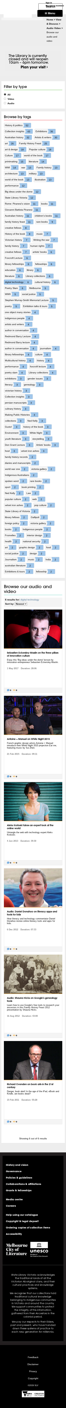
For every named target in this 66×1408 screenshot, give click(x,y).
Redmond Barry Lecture (20, 336)
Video (10, 99)
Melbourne (37, 288)
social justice (31, 294)
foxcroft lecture (40, 366)
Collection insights (17, 131)
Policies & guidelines (19, 1178)
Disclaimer (33, 1364)
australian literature (18, 565)
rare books (44, 221)
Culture (12, 155)
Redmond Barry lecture (20, 342)
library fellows (15, 517)
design (36, 553)
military (35, 173)
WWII (10, 294)
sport (10, 487)
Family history (47, 167)
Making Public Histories (20, 414)
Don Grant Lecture (17, 445)
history (43, 360)
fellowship (44, 571)
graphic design (29, 547)
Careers (11, 1206)
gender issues (38, 378)
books (47, 203)
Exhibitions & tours (17, 571)
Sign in (49, 2)
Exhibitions (44, 131)
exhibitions (13, 378)
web (37, 499)
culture (41, 354)
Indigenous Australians (19, 475)
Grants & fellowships (19, 1190)
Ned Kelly (35, 420)
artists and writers (17, 324)
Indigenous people (35, 529)
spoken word (14, 481)
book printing (31, 487)
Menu (51, 13)
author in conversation (19, 330)
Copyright (33, 1378)
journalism (48, 348)
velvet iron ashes (32, 451)
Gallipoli (38, 517)
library (33, 270)
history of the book (35, 426)
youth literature (15, 439)
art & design (14, 149)
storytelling (40, 439)
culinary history (15, 408)
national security (34, 541)
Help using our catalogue (22, 1215)
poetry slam (14, 372)
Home (50, 19)
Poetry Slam (14, 288)
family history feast (18, 221)
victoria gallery (41, 469)
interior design (37, 535)
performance (15, 185)
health (11, 541)
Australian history (17, 137)
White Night (38, 432)
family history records (19, 457)
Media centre (14, 1199)
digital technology (17, 282)
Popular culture (40, 149)
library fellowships (17, 264)
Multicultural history (18, 360)
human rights (40, 246)
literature (36, 161)
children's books (46, 215)
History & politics (16, 125)
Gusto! (11, 426)
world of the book (36, 155)
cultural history (45, 282)
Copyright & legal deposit (22, 1221)
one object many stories (20, 312)
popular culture (15, 499)
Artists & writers (46, 137)
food (10, 451)
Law (31, 493)
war (26, 167)
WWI (10, 167)
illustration (43, 179)
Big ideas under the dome (21, 191)
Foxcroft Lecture (16, 258)
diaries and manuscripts (20, 463)
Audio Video (54, 28)
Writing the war (44, 240)
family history (14, 246)
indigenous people (17, 318)
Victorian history (16, 240)
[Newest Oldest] (21, 604)
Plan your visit (33, 67)
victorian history (16, 390)
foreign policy (14, 523)
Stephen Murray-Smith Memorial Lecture (29, 300)
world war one (15, 469)
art (9, 143)
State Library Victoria (19, 197)
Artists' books (46, 445)
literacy (11, 384)
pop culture (43, 505)
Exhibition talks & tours (37, 306)
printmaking (14, 161)
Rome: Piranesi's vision (20, 203)
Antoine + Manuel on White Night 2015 (28, 739)
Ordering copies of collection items (28, 1227)
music (42, 233)
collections (13, 420)
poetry (11, 306)
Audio (10, 103)
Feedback (33, 1357)
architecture (14, 173)
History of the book (17, 233)
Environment (14, 432)
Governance (13, 1171)
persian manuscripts (18, 402)
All (8, 94)
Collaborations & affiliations (23, 1184)
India (51, 559)
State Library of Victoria (20, 511)
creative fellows (16, 227)
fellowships (43, 264)
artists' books (42, 252)
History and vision (17, 1165)
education (13, 270)
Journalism (13, 559)
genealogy (32, 384)
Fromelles (13, 535)
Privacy (33, 1371)
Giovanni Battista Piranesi (21, 209)
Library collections (38, 276)
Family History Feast (33, 143)
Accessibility (14, 1234)
